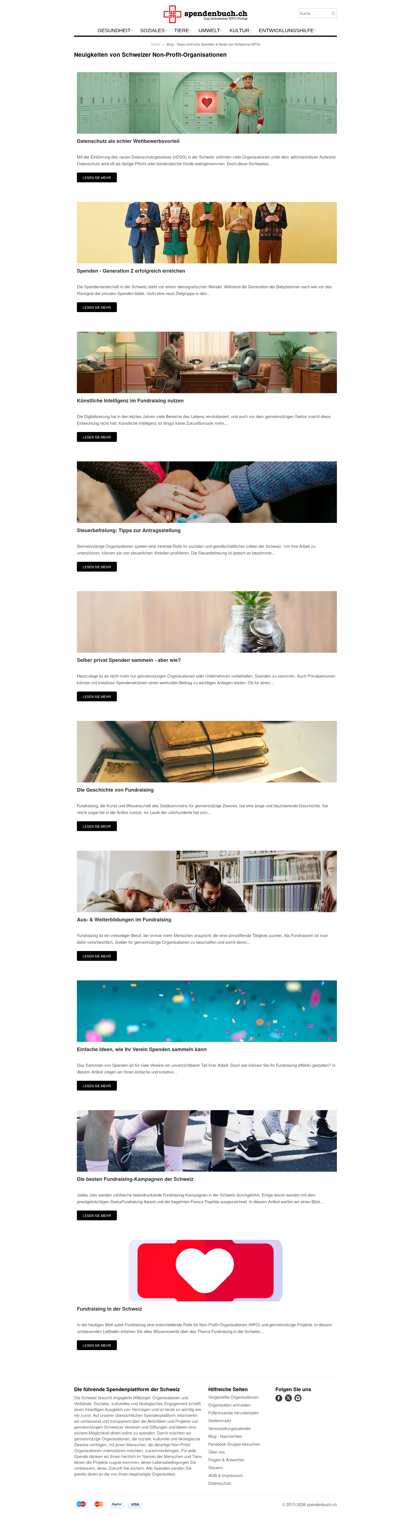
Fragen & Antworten (226, 1459)
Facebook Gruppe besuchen (234, 1444)
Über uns (216, 1452)
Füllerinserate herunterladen (233, 1412)
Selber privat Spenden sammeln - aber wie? (129, 660)
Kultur (239, 30)
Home (155, 44)
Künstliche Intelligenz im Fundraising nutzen (130, 400)
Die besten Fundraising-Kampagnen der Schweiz (135, 1179)
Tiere (181, 30)
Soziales (152, 30)
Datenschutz (220, 1483)
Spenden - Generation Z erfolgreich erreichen (131, 271)
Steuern (215, 1467)
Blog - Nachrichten (225, 1436)
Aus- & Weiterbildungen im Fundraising (124, 919)
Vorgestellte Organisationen (233, 1397)
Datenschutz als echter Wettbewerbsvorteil (128, 141)
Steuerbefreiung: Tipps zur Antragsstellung (129, 530)
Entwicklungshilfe (286, 30)
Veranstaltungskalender (229, 1428)
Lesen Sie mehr (97, 177)
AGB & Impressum (225, 1475)
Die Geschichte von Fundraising (115, 790)
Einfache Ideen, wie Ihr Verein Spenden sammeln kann (142, 1049)
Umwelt (209, 30)
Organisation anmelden (229, 1405)
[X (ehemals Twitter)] (289, 1401)
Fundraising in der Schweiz (109, 1309)
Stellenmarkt (219, 1420)
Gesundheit (114, 30)
